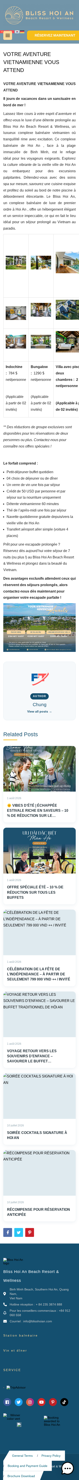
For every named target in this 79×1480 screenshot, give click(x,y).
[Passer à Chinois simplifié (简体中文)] (12, 31)
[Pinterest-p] (53, 1402)
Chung (40, 704)
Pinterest (29, 1232)
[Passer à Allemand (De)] (22, 31)
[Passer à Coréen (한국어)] (17, 31)
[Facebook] (7, 1402)
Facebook (7, 1232)
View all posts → (39, 711)
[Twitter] (19, 1402)
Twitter (18, 1232)
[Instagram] (30, 1402)
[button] (68, 1468)
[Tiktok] (64, 1402)
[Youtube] (41, 1402)
